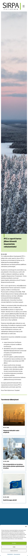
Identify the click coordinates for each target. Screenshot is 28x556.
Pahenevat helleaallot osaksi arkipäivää (11, 431)
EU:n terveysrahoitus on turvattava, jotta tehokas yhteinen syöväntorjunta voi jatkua (13, 466)
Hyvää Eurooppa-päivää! (10, 500)
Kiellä (14, 547)
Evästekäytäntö (10, 554)
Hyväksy (14, 543)
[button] (26, 526)
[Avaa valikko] (23, 6)
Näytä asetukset (14, 550)
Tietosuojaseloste (17, 554)
